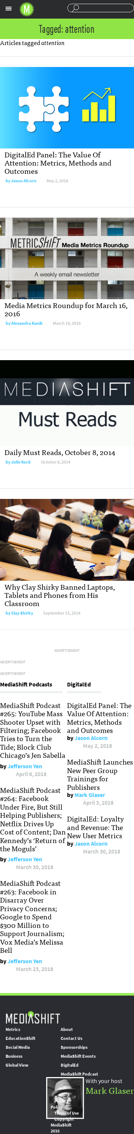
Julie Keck (21, 462)
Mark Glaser (89, 795)
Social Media (18, 1047)
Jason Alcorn (23, 181)
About (67, 1029)
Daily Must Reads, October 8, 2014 (59, 452)
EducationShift (20, 1038)
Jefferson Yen (24, 766)
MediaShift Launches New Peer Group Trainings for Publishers (100, 774)
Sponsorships (74, 1047)
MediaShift (33, 1017)
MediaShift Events (78, 1056)
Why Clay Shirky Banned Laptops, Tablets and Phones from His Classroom (59, 594)
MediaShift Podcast (79, 1074)
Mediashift (27, 9)
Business (14, 1056)
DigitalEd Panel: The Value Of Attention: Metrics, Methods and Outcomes (57, 162)
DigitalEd (70, 1065)
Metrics (13, 1029)
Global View (17, 1065)
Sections (8, 8)
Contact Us (71, 1038)
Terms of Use (66, 1113)
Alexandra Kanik (27, 323)
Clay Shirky (22, 613)
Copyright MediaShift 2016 (62, 1125)
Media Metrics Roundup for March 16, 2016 (66, 309)
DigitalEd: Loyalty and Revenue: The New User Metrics (95, 827)
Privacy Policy (60, 1104)
